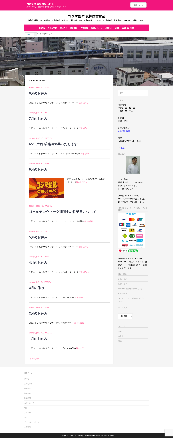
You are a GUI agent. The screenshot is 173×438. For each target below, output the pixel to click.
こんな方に (52, 28)
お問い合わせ (96, 28)
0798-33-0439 (128, 28)
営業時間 (84, 28)
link (25, 417)
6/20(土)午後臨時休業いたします (53, 143)
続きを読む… (84, 102)
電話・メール (138, 5)
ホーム (29, 34)
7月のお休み (38, 118)
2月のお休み (38, 313)
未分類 (120, 336)
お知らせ (109, 28)
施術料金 (74, 28)
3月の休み (36, 287)
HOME (42, 28)
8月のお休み (38, 93)
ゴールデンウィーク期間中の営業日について (62, 211)
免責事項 (27, 427)
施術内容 (63, 28)
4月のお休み (38, 262)
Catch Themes (108, 435)
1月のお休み (38, 338)
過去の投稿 (34, 358)
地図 (117, 28)
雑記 (120, 341)
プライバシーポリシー (32, 422)
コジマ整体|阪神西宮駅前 (86, 16)
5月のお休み (38, 237)
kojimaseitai (46, 87)
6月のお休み (38, 169)
